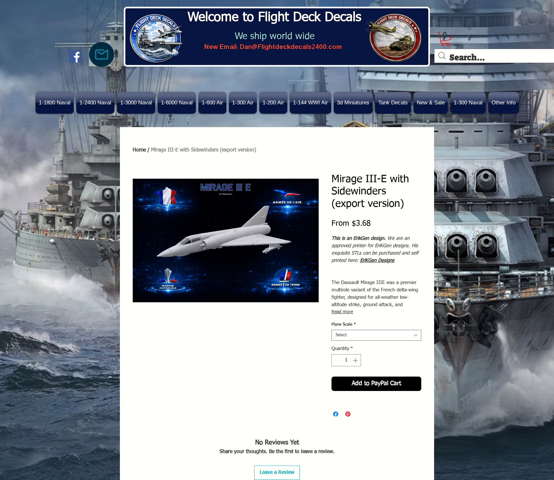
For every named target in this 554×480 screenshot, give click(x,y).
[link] (445, 39)
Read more (342, 312)
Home (139, 150)
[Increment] (356, 360)
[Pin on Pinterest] (348, 414)
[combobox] (376, 335)
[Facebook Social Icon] (75, 56)
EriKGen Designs (377, 260)
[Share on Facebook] (336, 414)
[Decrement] (336, 360)
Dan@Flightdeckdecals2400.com (290, 46)
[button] (430, 103)
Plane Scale (344, 324)
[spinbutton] (346, 360)
